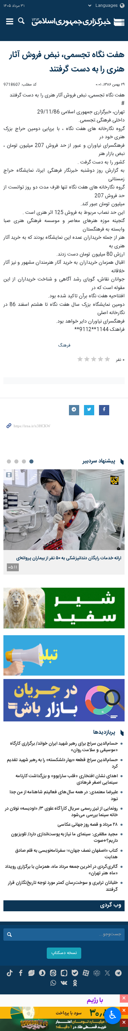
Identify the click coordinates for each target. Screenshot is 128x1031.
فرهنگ (64, 345)
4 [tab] (9, 461)
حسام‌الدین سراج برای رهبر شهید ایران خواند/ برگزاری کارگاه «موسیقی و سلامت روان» (64, 747)
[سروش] (42, 973)
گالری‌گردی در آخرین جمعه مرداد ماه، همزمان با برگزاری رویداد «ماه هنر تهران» (61, 870)
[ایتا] (53, 973)
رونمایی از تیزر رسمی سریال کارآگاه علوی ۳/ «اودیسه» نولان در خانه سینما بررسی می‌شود (61, 812)
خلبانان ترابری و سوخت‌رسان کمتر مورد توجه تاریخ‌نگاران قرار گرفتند (63, 886)
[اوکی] (75, 983)
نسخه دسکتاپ (64, 953)
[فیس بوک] (20, 973)
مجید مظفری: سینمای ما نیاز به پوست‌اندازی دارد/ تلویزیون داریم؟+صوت (64, 838)
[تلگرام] (118, 973)
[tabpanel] (64, 522)
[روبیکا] (96, 973)
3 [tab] (16, 461)
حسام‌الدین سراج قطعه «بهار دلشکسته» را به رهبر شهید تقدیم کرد (62, 763)
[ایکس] (107, 973)
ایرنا (71, 22)
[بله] (75, 973)
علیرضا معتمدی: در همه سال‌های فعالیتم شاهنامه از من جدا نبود (64, 795)
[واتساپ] (53, 983)
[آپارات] (85, 973)
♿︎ (113, 1015)
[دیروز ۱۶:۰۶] (64, 509)
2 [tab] (24, 461)
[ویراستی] (31, 973)
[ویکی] (64, 983)
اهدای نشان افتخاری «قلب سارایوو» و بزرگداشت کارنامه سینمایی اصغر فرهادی (67, 779)
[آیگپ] (64, 973)
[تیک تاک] (9, 973)
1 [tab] (31, 461)
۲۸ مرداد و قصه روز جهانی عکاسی (87, 824)
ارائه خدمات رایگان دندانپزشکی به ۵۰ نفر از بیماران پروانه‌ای (68, 558)
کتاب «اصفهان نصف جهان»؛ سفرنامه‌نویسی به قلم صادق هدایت (66, 854)
